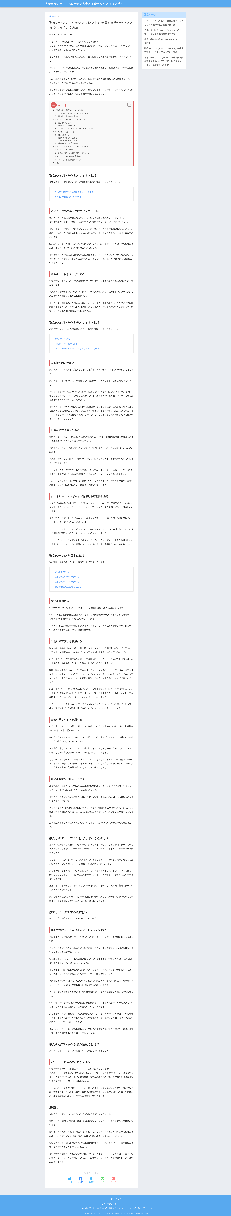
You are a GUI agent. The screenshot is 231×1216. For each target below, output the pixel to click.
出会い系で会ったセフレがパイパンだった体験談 (163, 41)
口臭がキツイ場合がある (66, 126)
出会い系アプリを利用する (67, 138)
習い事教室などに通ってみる (68, 143)
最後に (57, 163)
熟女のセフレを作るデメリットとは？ (70, 119)
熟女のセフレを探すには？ (65, 132)
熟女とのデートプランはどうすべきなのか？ (73, 146)
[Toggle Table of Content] (128, 105)
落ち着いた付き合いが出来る (68, 116)
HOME (117, 1199)
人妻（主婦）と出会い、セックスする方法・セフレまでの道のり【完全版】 (162, 32)
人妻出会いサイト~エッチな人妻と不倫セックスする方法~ (83, 3)
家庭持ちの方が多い (65, 123)
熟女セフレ (147, 1208)
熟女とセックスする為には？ (66, 149)
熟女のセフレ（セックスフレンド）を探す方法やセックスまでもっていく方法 (163, 50)
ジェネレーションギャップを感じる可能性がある (75, 128)
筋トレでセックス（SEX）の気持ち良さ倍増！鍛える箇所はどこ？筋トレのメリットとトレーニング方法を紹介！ (163, 61)
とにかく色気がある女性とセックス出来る (73, 113)
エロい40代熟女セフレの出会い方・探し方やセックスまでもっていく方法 (110, 1208)
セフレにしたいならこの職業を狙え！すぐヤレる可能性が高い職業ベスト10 (163, 23)
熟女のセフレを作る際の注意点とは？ (70, 156)
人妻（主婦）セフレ (110, 1204)
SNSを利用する (63, 135)
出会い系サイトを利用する (67, 140)
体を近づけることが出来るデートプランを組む (74, 153)
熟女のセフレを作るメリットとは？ (69, 110)
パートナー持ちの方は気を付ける (70, 160)
